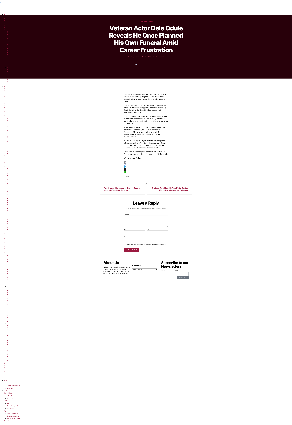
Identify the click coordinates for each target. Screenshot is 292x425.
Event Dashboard (12, 406)
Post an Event (7, 221)
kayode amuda (136, 57)
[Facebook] (146, 165)
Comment (127, 214)
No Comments (160, 57)
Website (126, 237)
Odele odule (129, 177)
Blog (5, 380)
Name (126, 229)
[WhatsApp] (146, 172)
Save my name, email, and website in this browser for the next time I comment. (145, 244)
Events (6, 400)
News (5, 383)
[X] (146, 169)
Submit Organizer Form (7, 342)
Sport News (10, 388)
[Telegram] (146, 167)
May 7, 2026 (147, 57)
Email (149, 229)
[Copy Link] (146, 162)
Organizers (7, 411)
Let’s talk (7, 126)
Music (4, 90)
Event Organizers (7, 269)
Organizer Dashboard (13, 416)
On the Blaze (8, 393)
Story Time (7, 145)
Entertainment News (7, 48)
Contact (4, 369)
